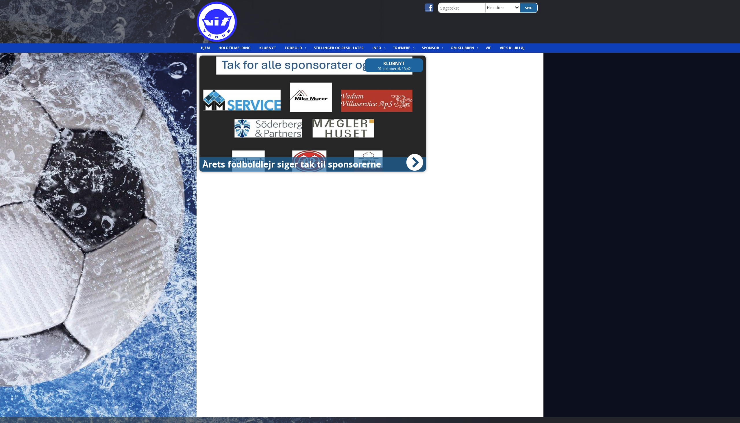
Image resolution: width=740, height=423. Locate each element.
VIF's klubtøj (512, 47)
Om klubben (462, 47)
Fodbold (293, 47)
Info (376, 47)
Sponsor (430, 47)
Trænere (401, 47)
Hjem (205, 47)
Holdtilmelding (235, 47)
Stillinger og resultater (339, 47)
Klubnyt (267, 47)
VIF (488, 47)
